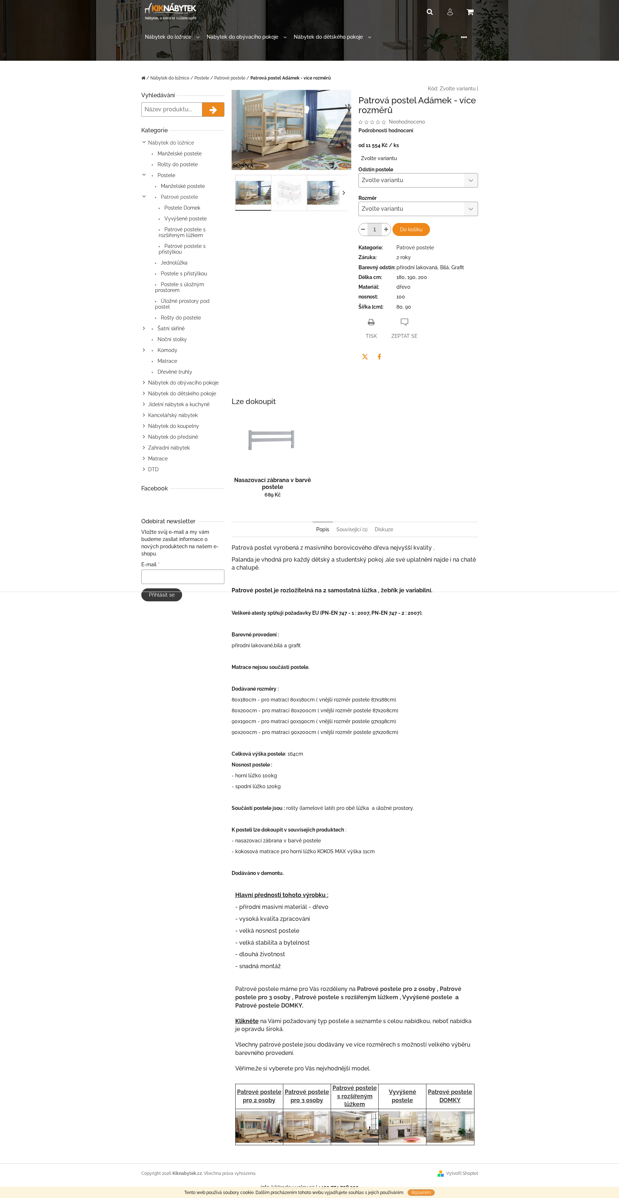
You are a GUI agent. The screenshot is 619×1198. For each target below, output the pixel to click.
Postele (165, 175)
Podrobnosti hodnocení (385, 130)
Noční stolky (171, 339)
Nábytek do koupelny (173, 426)
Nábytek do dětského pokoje (182, 393)
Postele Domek (181, 208)
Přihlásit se (162, 595)
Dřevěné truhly (174, 372)
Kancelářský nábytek (173, 415)
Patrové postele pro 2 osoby (396, 989)
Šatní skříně (170, 328)
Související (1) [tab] (351, 529)
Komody (166, 350)
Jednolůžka (173, 263)
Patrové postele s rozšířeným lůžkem (182, 232)
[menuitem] (172, 37)
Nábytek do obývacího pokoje (183, 383)
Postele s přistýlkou (183, 273)
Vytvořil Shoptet (462, 1173)
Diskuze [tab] (384, 529)
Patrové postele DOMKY (268, 1005)
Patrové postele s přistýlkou (182, 249)
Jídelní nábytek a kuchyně (179, 404)
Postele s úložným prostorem (179, 287)
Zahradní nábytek (169, 448)
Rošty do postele (177, 164)
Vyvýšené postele (185, 219)
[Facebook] (379, 356)
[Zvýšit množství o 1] (386, 229)
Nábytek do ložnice (171, 143)
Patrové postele (178, 197)
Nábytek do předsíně (173, 437)
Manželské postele (179, 153)
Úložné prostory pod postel (182, 304)
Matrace (166, 361)
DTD (153, 469)
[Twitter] (364, 356)
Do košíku (411, 229)
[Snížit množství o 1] (363, 229)
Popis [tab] (322, 529)
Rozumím (421, 1192)
